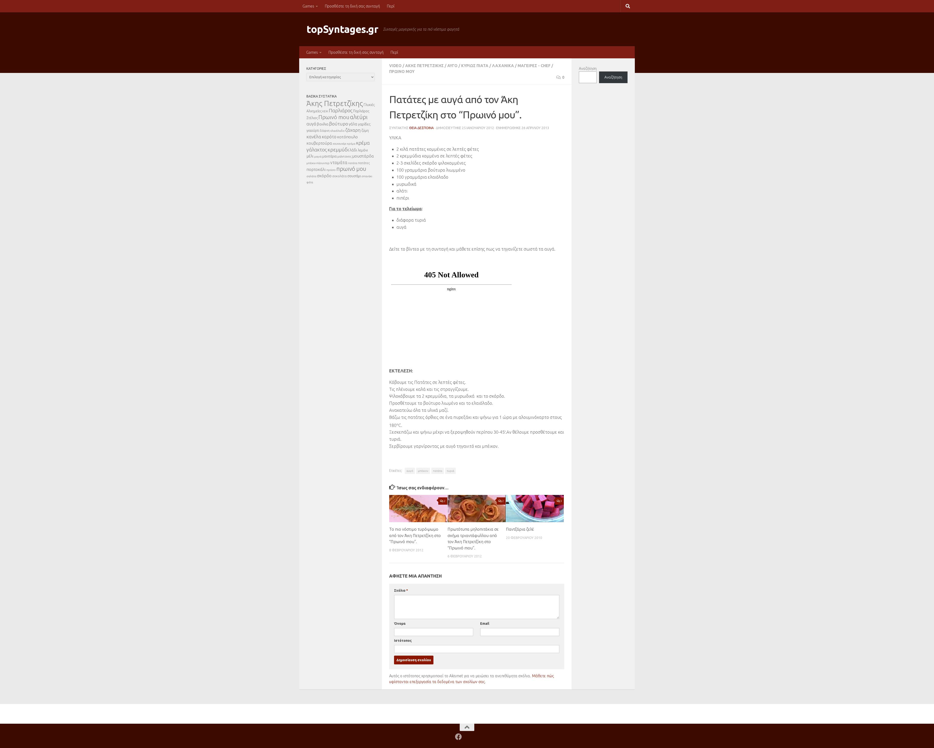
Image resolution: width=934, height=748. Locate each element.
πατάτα (437, 470)
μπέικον (423, 470)
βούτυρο (338, 123)
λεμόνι (363, 150)
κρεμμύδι (338, 149)
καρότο (329, 136)
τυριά (450, 470)
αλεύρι (359, 117)
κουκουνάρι (339, 143)
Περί (391, 6)
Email (484, 623)
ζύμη (365, 130)
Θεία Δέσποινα (421, 128)
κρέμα (351, 143)
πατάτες (364, 163)
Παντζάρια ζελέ (520, 529)
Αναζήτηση (588, 68)
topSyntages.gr (342, 29)
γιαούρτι (312, 130)
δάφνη (325, 130)
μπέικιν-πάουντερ (318, 163)
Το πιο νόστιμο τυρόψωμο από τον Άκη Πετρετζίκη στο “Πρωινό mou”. (415, 535)
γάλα (353, 124)
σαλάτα (311, 176)
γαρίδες (364, 124)
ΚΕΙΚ (325, 111)
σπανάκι (366, 176)
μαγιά (318, 156)
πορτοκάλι (316, 169)
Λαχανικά (503, 65)
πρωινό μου (351, 169)
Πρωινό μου (401, 71)
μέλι (310, 156)
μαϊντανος (344, 156)
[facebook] (458, 736)
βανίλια (322, 124)
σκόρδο (324, 175)
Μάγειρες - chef (534, 65)
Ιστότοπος (403, 640)
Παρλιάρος (340, 110)
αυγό (409, 470)
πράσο (331, 169)
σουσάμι (354, 176)
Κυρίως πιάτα (474, 65)
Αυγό (452, 65)
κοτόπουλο (347, 136)
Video (395, 65)
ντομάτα (338, 162)
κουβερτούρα (319, 143)
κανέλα (313, 136)
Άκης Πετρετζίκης (424, 65)
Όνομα (399, 623)
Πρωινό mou (333, 117)
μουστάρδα (363, 156)
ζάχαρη (353, 130)
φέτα (309, 182)
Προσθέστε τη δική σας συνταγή (352, 6)
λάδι (353, 150)
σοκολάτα (339, 176)
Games (308, 6)
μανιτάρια (329, 156)
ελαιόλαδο (337, 130)
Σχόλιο (401, 590)
